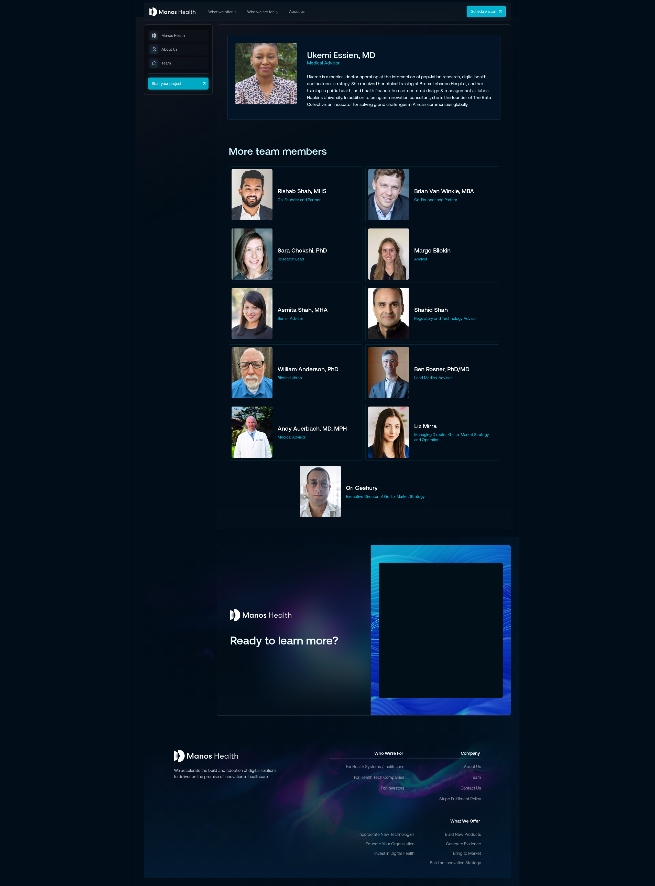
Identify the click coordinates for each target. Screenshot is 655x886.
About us (296, 11)
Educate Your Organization (390, 843)
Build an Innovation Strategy (455, 862)
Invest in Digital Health (394, 853)
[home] (172, 11)
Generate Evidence (463, 843)
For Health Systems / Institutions (375, 766)
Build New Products (463, 834)
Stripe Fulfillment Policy (460, 798)
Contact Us (471, 788)
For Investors (392, 788)
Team (476, 777)
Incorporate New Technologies (386, 834)
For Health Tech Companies (379, 777)
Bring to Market (467, 853)
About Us (472, 766)
